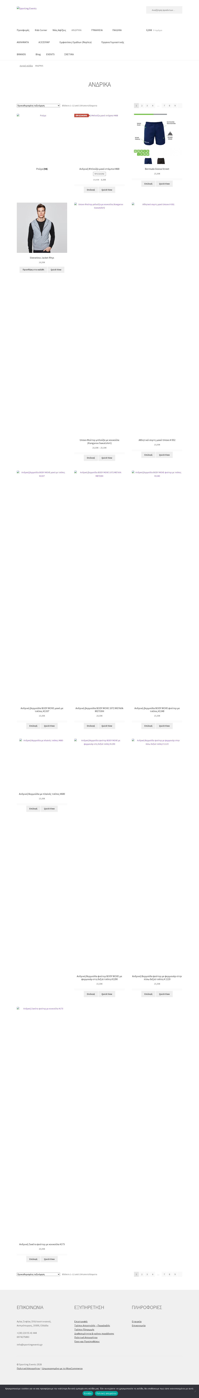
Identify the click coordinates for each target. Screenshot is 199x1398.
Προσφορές (23, 30)
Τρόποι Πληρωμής (84, 1329)
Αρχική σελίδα (26, 65)
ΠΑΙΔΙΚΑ (117, 30)
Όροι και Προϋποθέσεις (87, 1341)
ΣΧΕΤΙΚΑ (69, 54)
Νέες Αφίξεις (59, 30)
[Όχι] (195, 1391)
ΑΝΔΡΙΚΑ (76, 30)
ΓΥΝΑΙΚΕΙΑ (97, 30)
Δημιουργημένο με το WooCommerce (62, 1368)
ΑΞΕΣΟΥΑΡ (44, 42)
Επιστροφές (81, 1321)
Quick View (107, 189)
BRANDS (21, 54)
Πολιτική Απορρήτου (85, 1337)
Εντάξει (88, 1393)
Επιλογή (91, 189)
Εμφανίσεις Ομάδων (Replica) (76, 42)
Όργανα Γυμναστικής (112, 42)
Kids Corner (41, 30)
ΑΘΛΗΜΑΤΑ (23, 42)
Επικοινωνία (139, 1325)
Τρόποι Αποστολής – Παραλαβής (92, 1325)
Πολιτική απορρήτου (106, 1393)
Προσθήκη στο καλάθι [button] (33, 269)
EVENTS (50, 54)
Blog (38, 54)
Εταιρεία (136, 1321)
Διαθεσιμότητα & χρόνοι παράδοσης (94, 1333)
